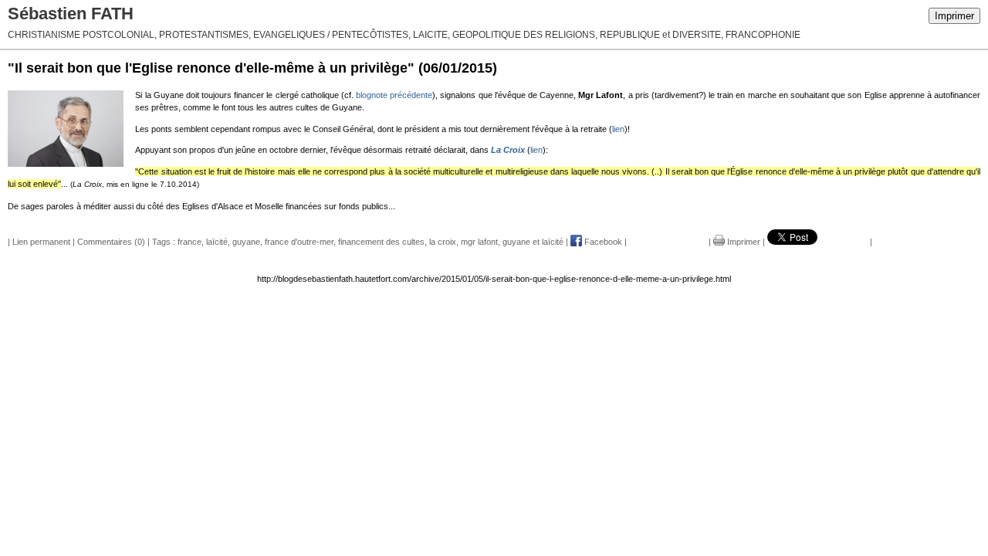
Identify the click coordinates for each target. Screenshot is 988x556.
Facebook (602, 241)
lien (618, 129)
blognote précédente (394, 95)
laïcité (217, 241)
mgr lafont (479, 241)
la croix (442, 241)
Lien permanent (41, 241)
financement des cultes (381, 241)
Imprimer (954, 16)
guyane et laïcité (532, 241)
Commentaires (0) (111, 241)
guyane (246, 241)
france (189, 241)
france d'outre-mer (299, 241)
